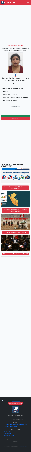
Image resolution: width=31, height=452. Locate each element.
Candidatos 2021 (8, 432)
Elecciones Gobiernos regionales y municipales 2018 (15, 424)
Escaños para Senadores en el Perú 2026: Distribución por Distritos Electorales (15, 210)
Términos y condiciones (9, 435)
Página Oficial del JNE (23, 446)
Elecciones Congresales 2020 (10, 426)
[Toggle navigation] (28, 2)
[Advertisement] (15, 21)
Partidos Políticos (8, 433)
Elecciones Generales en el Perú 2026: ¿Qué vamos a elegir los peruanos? (15, 187)
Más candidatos (15, 118)
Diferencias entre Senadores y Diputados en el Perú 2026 (15, 254)
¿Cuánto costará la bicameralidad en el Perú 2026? (15, 232)
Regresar (15, 116)
